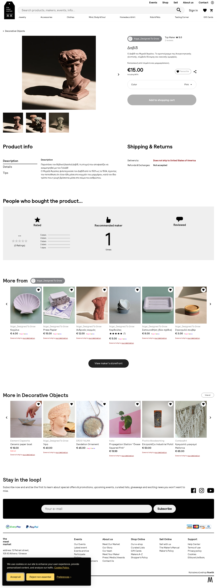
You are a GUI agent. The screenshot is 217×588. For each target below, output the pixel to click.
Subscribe (165, 509)
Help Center (194, 544)
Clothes (70, 17)
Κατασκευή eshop (198, 572)
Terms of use (194, 547)
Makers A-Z (137, 554)
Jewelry (22, 17)
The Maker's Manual (169, 547)
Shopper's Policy (139, 557)
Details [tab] (7, 167)
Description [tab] (10, 161)
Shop (165, 2)
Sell (176, 2)
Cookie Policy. (61, 567)
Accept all (15, 577)
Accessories (46, 17)
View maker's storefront (109, 363)
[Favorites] (38, 289)
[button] (6, 304)
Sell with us (165, 544)
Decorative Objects (15, 31)
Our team (107, 550)
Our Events (79, 544)
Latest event (80, 547)
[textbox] (162, 83)
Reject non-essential (40, 577)
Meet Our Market (111, 544)
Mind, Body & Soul (97, 17)
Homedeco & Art (127, 17)
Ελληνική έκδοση (196, 557)
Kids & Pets (155, 17)
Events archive (81, 550)
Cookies (192, 554)
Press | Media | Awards (113, 557)
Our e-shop (137, 544)
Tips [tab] (5, 173)
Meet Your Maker (111, 554)
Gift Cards (208, 17)
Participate (79, 554)
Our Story (107, 547)
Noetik (210, 572)
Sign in (193, 10)
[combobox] (161, 84)
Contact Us (108, 560)
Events (153, 2)
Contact (203, 2)
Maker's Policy (166, 550)
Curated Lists (138, 547)
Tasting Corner (182, 17)
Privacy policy (195, 550)
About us (188, 2)
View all (208, 395)
